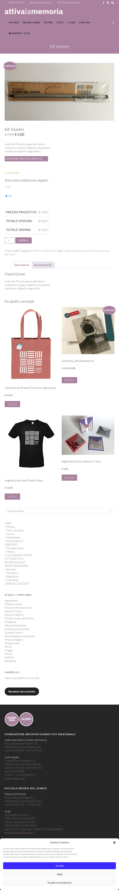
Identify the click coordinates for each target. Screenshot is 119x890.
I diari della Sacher (15, 625)
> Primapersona (14, 548)
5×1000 (71, 22)
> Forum (9, 534)
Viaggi (9, 650)
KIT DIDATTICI (14, 558)
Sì (9, 187)
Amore (9, 653)
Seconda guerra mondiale (20, 636)
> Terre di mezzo (14, 530)
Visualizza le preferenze (59, 882)
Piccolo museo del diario (19, 618)
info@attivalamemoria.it (41, 2)
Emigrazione (12, 643)
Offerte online (13, 604)
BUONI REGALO (15, 562)
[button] (114, 842)
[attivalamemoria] (34, 11)
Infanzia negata (14, 639)
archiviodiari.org (15, 778)
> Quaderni (11, 573)
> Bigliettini (12, 576)
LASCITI (60, 22)
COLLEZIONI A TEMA (18, 555)
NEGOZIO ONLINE (31, 22)
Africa (8, 646)
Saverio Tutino (13, 611)
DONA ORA (84, 22)
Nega (59, 874)
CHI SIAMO (14, 22)
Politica (9, 657)
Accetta (59, 865)
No (10, 196)
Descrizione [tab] (21, 265)
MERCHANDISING (44, 250)
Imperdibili (11, 600)
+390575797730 (16, 2)
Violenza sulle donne (17, 629)
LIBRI (8, 523)
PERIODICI (12, 544)
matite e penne (83, 250)
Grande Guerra (14, 632)
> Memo (9, 551)
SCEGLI (23, 240)
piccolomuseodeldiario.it (20, 832)
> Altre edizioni (14, 541)
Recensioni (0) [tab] (42, 265)
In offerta (67, 250)
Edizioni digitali (14, 614)
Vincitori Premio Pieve (18, 607)
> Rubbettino (12, 537)
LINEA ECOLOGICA (17, 583)
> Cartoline (11, 580)
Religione (10, 661)
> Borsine (10, 569)
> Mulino (10, 526)
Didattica (10, 622)
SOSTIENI (48, 22)
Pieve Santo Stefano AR (68, 2)
